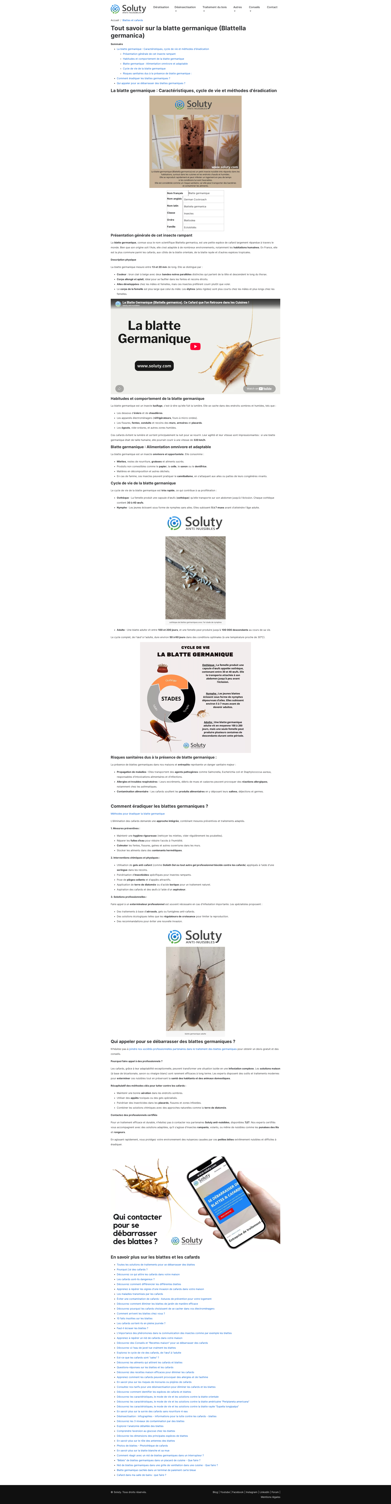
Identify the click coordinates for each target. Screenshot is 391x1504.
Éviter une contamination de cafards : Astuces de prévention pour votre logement (164, 1298)
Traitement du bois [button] (215, 7)
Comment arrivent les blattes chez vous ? (141, 1313)
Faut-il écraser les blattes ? (132, 1328)
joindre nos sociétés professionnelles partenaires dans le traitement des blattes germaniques (183, 1048)
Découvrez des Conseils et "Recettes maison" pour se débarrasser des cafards (162, 1342)
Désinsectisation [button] (185, 7)
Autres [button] (237, 7)
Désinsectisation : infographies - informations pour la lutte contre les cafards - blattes (166, 1416)
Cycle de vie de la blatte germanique (144, 68)
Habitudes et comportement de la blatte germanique (153, 58)
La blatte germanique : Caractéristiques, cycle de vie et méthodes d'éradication (163, 48)
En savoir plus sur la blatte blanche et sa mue (143, 1450)
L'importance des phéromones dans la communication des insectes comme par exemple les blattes (174, 1333)
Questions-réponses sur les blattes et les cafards (145, 1367)
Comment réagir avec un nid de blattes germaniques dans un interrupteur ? (160, 1455)
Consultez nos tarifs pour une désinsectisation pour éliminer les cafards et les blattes (166, 1386)
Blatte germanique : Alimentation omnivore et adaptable (155, 63)
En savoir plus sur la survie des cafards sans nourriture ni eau (152, 1411)
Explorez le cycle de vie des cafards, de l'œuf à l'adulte (149, 1352)
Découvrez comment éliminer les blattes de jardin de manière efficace (157, 1303)
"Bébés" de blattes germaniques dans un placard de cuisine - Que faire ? (158, 1460)
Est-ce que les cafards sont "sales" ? (138, 1357)
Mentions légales (270, 1496)
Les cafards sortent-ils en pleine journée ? (141, 1323)
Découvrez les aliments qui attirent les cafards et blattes (149, 1362)
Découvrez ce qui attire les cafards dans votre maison (148, 1274)
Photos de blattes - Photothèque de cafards (142, 1445)
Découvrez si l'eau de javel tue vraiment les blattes (146, 1347)
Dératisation (161, 7)
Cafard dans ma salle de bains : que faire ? (141, 1474)
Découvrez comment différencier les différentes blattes (149, 1284)
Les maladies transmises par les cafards (140, 1293)
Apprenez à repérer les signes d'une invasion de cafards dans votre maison (160, 1289)
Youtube (225, 1492)
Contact (272, 7)
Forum (275, 1492)
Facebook (238, 1492)
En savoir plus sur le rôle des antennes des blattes (146, 1440)
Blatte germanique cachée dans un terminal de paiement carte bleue (156, 1470)
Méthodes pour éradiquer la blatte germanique (138, 813)
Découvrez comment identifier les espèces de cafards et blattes (154, 1391)
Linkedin (264, 1492)
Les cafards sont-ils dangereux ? (136, 1279)
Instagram (251, 1492)
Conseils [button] (254, 7)
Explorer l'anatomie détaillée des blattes (140, 1426)
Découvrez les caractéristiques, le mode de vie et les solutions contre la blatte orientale (168, 1396)
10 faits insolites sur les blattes (134, 1318)
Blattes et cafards (132, 20)
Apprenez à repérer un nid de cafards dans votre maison (149, 1337)
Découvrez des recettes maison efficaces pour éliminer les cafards (155, 1372)
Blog (215, 1492)
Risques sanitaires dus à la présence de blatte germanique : (157, 73)
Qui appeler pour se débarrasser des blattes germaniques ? (151, 83)
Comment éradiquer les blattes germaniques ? (143, 78)
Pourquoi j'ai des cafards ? (132, 1269)
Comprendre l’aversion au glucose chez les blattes (146, 1430)
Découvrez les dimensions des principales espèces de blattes (152, 1435)
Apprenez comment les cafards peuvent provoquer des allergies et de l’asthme (162, 1377)
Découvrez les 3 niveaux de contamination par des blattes (150, 1421)
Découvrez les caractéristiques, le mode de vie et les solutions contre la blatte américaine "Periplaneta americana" (183, 1401)
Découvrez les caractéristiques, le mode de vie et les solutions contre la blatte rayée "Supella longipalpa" (178, 1406)
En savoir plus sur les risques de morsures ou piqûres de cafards (154, 1382)
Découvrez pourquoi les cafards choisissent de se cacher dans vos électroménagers (165, 1308)
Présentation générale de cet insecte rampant (149, 53)
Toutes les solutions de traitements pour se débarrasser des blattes (156, 1264)
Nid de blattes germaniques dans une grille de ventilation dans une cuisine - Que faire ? (167, 1465)
